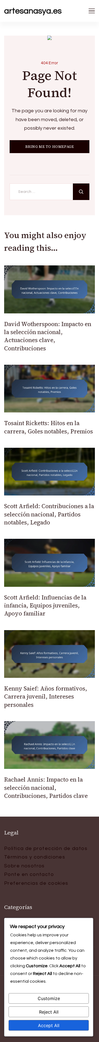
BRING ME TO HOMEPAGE (49, 146)
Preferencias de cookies (36, 883)
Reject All (49, 1012)
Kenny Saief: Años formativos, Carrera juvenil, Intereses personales (45, 696)
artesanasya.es (33, 11)
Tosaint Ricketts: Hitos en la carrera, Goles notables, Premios (48, 427)
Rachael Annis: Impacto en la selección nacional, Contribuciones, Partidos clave (46, 787)
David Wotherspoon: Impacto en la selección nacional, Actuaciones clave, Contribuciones (47, 336)
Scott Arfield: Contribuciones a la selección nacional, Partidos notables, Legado (49, 514)
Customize (49, 998)
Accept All (48, 1025)
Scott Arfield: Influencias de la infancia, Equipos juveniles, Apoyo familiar (45, 605)
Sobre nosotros (24, 865)
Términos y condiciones (34, 857)
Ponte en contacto (29, 874)
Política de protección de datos (45, 848)
